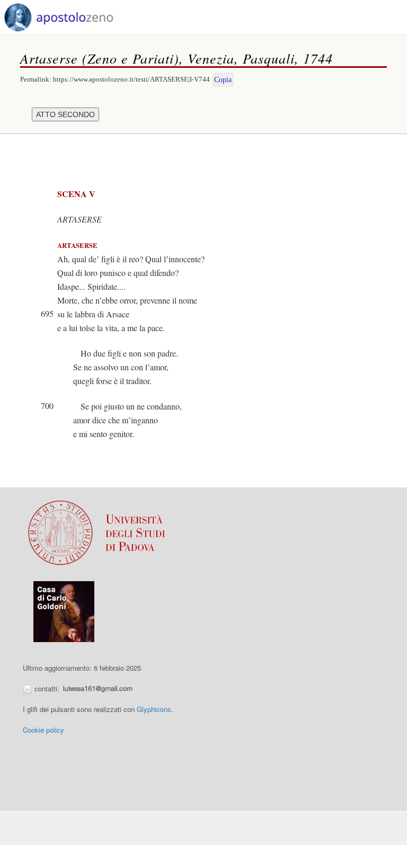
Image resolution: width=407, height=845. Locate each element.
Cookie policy (43, 730)
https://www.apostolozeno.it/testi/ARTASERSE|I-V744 (131, 79)
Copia (223, 80)
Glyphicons (154, 709)
